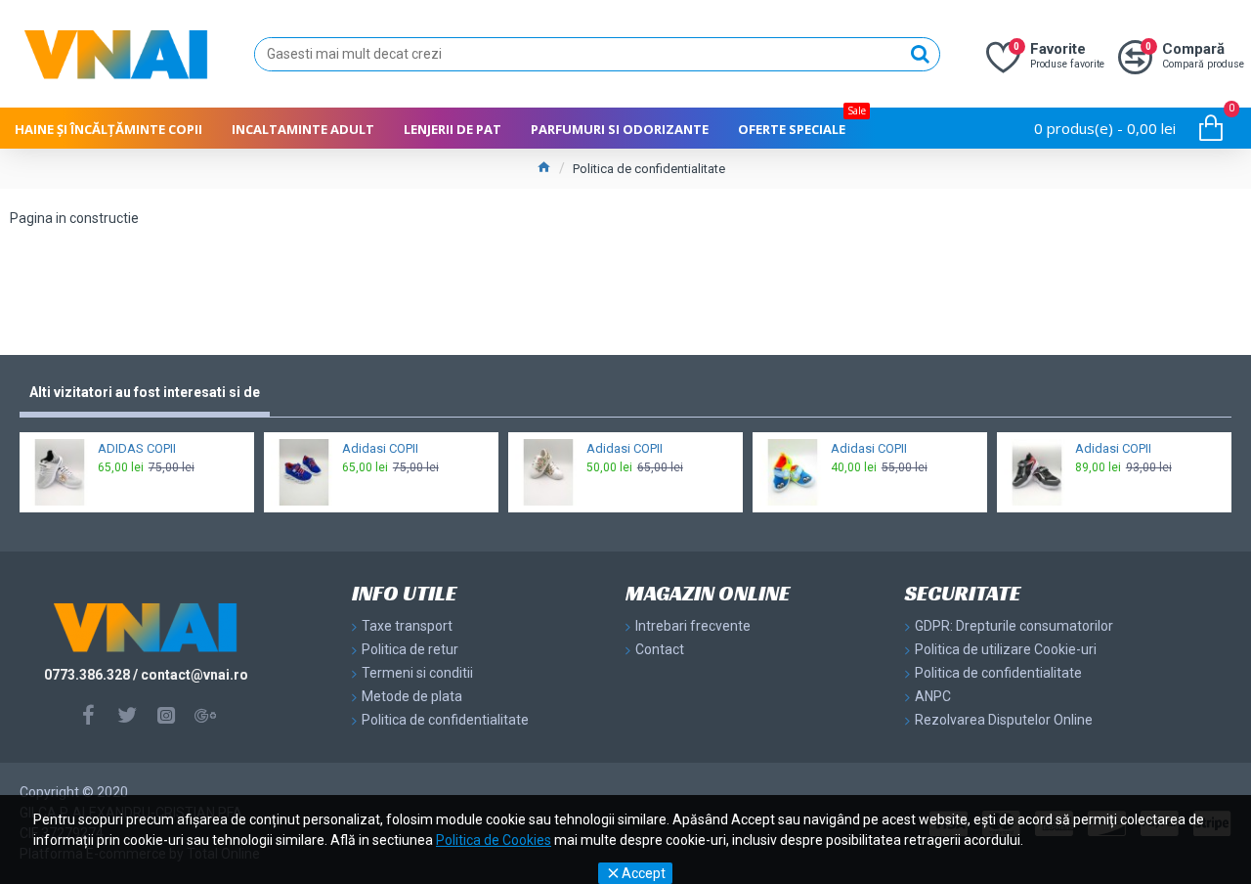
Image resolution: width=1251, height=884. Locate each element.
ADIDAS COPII (137, 448)
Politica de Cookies (493, 840)
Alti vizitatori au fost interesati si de (144, 392)
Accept (644, 873)
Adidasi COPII (380, 448)
